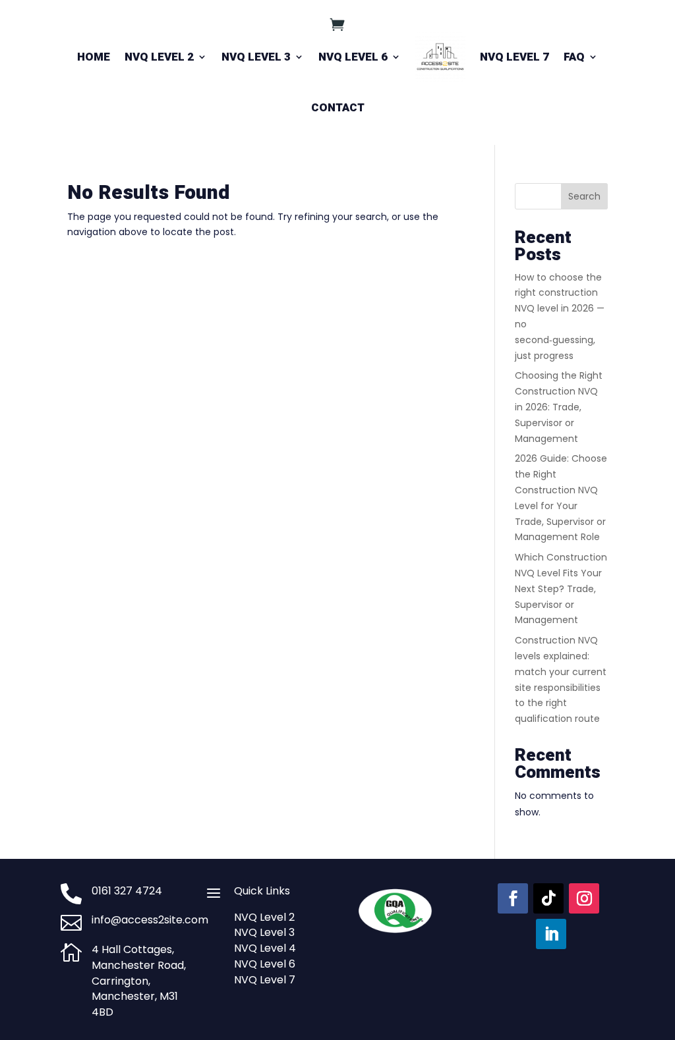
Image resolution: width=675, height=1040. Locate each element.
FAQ (574, 57)
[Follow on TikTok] (548, 898)
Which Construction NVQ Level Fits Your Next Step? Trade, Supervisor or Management (561, 588)
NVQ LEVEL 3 (256, 57)
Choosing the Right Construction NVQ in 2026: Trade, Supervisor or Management (558, 407)
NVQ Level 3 (264, 932)
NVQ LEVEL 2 (159, 57)
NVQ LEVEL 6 (353, 57)
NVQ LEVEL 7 (514, 57)
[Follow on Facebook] (513, 898)
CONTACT (338, 107)
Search (584, 196)
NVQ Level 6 (264, 964)
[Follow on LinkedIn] (551, 934)
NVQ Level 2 (264, 917)
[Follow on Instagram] (584, 898)
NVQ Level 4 (265, 948)
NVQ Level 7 (264, 979)
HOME (93, 57)
